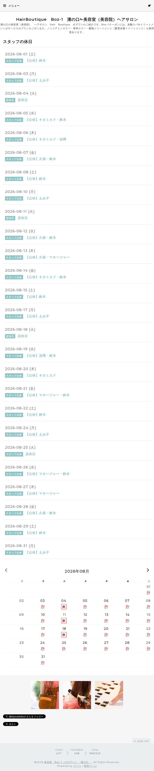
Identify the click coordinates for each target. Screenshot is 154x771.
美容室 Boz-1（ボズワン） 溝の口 (68, 762)
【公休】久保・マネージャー (47, 257)
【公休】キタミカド (40, 375)
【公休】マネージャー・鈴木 (47, 395)
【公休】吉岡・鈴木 (40, 356)
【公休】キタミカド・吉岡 (45, 139)
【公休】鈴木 (35, 60)
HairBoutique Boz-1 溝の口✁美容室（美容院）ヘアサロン (77, 19)
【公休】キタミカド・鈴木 (45, 120)
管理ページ (90, 765)
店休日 (23, 100)
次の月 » (148, 570)
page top (143, 741)
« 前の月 (6, 570)
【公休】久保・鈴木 (40, 159)
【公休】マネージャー (42, 493)
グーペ (77, 765)
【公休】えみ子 (37, 80)
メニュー (14, 5)
